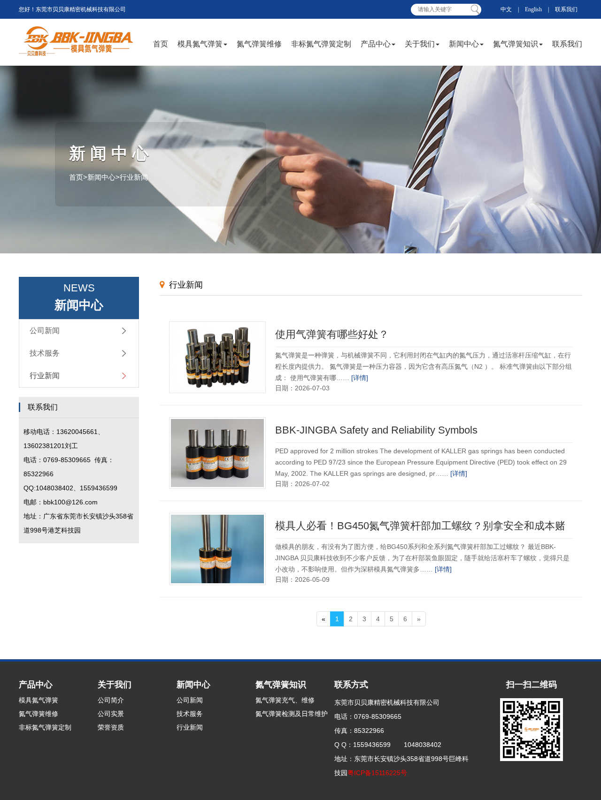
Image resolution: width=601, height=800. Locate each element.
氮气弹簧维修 (259, 44)
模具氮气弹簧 (200, 44)
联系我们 (566, 9)
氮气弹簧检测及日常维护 (291, 713)
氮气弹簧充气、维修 (285, 700)
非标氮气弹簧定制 (321, 44)
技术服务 (45, 353)
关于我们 (420, 44)
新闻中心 (464, 44)
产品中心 (376, 44)
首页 (160, 44)
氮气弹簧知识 (515, 44)
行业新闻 (45, 376)
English (533, 9)
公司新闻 (45, 331)
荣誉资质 (111, 727)
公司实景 (111, 713)
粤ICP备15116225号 (377, 773)
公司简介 (111, 700)
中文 (506, 9)
